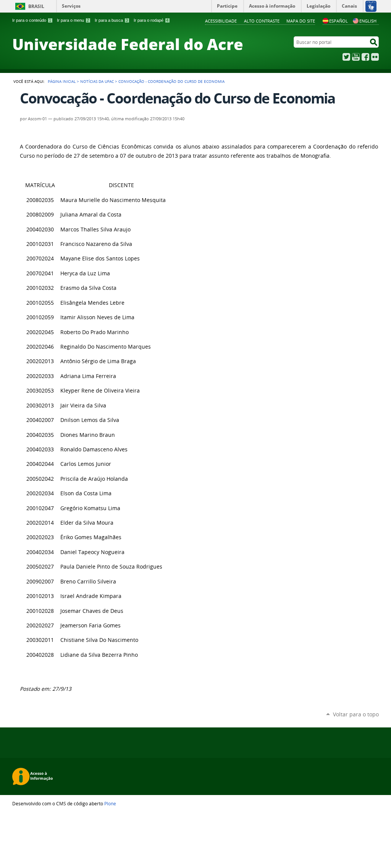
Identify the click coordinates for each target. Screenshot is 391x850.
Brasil (36, 6)
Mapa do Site (300, 21)
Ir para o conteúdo (31, 20)
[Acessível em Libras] (370, 6)
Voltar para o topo (356, 714)
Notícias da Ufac (97, 81)
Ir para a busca (111, 20)
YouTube (356, 57)
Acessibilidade (221, 21)
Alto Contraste (262, 21)
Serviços (71, 6)
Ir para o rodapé (151, 20)
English (367, 21)
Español (338, 21)
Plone (110, 803)
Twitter (346, 57)
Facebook (365, 57)
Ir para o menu (73, 20)
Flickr (375, 57)
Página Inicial (62, 81)
